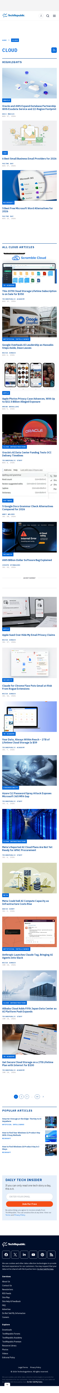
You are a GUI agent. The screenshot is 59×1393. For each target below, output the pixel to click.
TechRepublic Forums (11, 1334)
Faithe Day (7, 164)
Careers (5, 1317)
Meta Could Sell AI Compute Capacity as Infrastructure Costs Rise (25, 902)
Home (4, 40)
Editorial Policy (8, 1357)
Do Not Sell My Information (13, 1313)
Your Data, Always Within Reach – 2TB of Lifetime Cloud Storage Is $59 (26, 741)
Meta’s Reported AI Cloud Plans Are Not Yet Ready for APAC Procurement (27, 849)
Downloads (7, 1330)
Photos (5, 1349)
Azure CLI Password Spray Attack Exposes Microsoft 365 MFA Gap (26, 795)
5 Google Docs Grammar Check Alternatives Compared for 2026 (27, 508)
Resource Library (9, 1345)
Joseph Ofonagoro (11, 565)
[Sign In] (41, 15)
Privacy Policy (19, 1215)
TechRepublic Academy (13, 299)
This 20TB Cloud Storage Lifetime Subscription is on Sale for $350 (29, 293)
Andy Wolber (8, 514)
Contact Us (7, 1285)
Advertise (6, 1309)
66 (37, 1096)
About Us (6, 1281)
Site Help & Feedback (11, 1301)
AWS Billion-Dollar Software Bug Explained (27, 560)
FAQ (4, 1305)
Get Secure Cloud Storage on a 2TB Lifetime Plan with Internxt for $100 (27, 1064)
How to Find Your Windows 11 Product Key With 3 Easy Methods (21, 1133)
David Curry (8, 909)
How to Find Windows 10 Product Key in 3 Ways (20, 1147)
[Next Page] (43, 1096)
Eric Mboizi (8, 114)
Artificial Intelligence (13, 1124)
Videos (5, 1353)
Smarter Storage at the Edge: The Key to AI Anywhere (21, 1120)
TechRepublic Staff (12, 460)
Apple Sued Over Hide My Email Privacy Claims (28, 634)
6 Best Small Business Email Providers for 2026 (29, 158)
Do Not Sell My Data (45, 1269)
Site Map (6, 1297)
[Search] (47, 15)
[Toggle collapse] (7, 1384)
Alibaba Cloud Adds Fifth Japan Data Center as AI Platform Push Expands (29, 1010)
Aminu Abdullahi (10, 407)
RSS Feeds (6, 1293)
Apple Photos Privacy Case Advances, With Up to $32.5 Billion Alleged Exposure (28, 400)
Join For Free (29, 1204)
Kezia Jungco (9, 353)
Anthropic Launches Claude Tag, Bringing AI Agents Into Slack (27, 956)
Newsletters (7, 1289)
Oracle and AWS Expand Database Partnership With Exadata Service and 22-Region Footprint (29, 108)
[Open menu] (54, 15)
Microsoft (6, 1138)
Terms (8, 1215)
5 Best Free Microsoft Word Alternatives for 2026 (27, 210)
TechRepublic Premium (11, 1341)
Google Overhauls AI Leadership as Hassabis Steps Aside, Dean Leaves (27, 346)
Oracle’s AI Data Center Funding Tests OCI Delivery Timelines (26, 454)
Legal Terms (23, 1367)
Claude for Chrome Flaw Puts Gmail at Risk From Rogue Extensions (27, 687)
